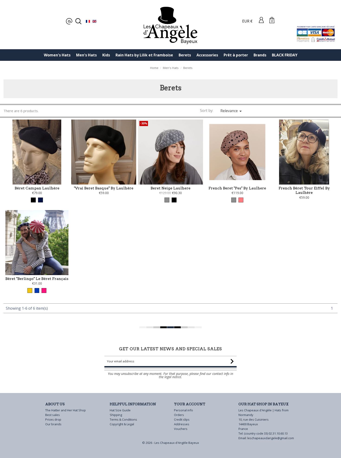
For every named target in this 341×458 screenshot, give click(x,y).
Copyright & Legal (122, 424)
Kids (106, 55)
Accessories (207, 55)
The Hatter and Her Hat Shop (65, 410)
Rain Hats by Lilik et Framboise (144, 55)
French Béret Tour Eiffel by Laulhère (304, 190)
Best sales (52, 415)
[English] (94, 21)
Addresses (181, 424)
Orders (179, 415)
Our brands (53, 424)
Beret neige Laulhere (170, 188)
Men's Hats (86, 55)
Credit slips (182, 419)
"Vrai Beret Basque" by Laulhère (103, 188)
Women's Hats (57, 55)
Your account (189, 404)
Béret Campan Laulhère (37, 188)
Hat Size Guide (120, 410)
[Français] (88, 21)
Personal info (183, 410)
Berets (185, 55)
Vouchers (180, 429)
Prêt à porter (236, 55)
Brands (260, 55)
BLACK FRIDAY (284, 55)
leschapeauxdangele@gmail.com (270, 438)
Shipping (116, 415)
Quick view (37, 168)
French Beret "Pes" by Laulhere (237, 188)
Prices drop (53, 419)
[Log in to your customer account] (261, 19)
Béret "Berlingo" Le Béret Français (36, 278)
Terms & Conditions (123, 419)
